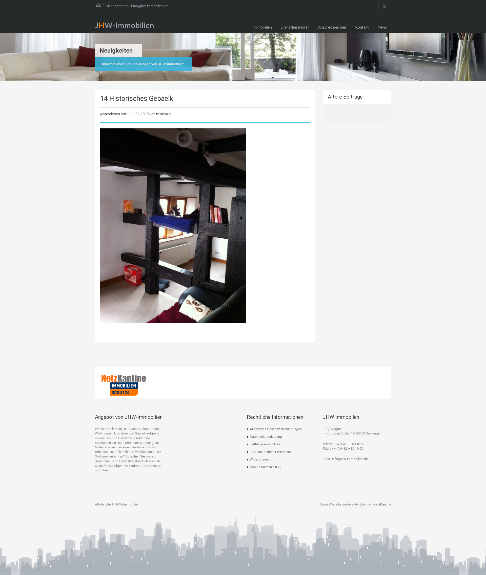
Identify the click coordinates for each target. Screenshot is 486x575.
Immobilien (263, 27)
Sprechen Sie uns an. (141, 456)
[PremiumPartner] (124, 389)
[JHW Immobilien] (126, 26)
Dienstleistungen (295, 27)
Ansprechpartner (332, 27)
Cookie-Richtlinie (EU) (265, 467)
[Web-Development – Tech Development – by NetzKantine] (124, 378)
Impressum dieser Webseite (270, 452)
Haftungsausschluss (265, 444)
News (382, 27)
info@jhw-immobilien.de (150, 6)
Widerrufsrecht (261, 459)
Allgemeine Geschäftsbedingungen (276, 429)
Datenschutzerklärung (266, 437)
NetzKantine (382, 504)
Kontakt (362, 27)
